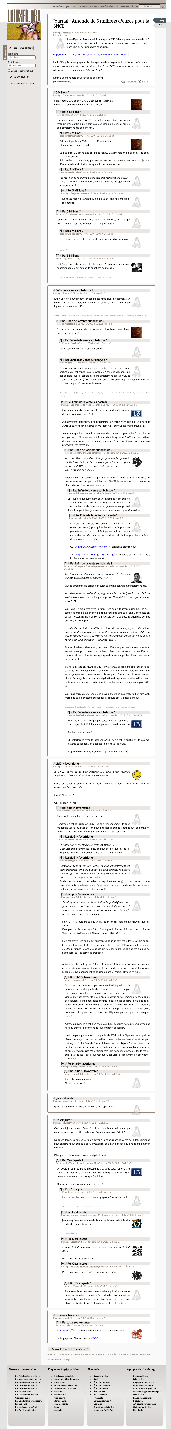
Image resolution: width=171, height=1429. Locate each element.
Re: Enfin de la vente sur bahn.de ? (83, 321)
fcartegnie (67, 95)
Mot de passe (14, 62)
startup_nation (60, 1401)
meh (67, 115)
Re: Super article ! (23, 1392)
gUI (67, 259)
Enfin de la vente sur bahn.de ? (74, 290)
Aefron (71, 343)
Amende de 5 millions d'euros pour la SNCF (101, 23)
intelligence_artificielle (64, 1376)
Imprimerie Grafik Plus (103, 1410)
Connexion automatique (22, 71)
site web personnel (79, 214)
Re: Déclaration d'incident (26, 1395)
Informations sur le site (143, 1385)
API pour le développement (145, 1404)
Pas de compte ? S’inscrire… (23, 83)
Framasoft (98, 1398)
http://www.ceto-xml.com (92, 547)
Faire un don (138, 1379)
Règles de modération (142, 1398)
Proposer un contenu (23, 48)
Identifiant (13, 54)
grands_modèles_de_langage (66, 1379)
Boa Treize (76, 405)
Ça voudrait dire (65, 1098)
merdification (60, 1382)
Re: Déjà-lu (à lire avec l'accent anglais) (32, 1376)
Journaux (72, 6)
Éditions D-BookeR (102, 1382)
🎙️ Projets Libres (127, 6)
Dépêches (57, 6)
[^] (57, 112)
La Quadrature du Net (103, 1401)
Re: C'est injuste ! (72, 1160)
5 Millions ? (63, 92)
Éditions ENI (99, 1392)
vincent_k (67, 1101)
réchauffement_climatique (65, 1385)
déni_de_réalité (61, 1404)
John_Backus (64, 1330)
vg (66, 1325)
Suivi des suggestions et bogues (147, 1392)
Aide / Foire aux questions (144, 1388)
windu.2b (72, 172)
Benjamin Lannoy (79, 193)
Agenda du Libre (101, 1376)
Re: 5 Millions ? (71, 112)
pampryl (66, 767)
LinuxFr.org (24, 23)
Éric (67, 214)
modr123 (75, 1067)
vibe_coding (59, 1398)
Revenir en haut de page (58, 1360)
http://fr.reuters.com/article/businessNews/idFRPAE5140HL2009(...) (91, 54)
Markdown (131, 82)
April (96, 1379)
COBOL (95, 1338)
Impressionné (21, 1404)
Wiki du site (138, 1395)
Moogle (71, 861)
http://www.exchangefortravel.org (95, 554)
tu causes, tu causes (67, 1315)
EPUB (145, 82)
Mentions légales (140, 1376)
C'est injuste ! (64, 1120)
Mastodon (74, 259)
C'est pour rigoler (22, 1398)
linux (56, 1407)
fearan (71, 1192)
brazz (65, 1318)
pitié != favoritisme (67, 763)
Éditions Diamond (102, 1385)
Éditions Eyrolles (101, 1388)
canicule (58, 1392)
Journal (60, 21)
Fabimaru (77, 453)
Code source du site (142, 1407)
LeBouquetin (79, 566)
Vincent (82, 518)
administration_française (65, 1388)
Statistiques (138, 1401)
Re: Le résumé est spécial (26, 1385)
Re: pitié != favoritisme (76, 808)
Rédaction (107, 6)
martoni (74, 1215)
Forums (94, 6)
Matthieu (67, 33)
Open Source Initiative (104, 1407)
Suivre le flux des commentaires (70, 1349)
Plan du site (138, 1410)
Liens (83, 6)
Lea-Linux (98, 1404)
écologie (58, 1410)
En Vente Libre (100, 1395)
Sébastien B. (76, 1242)
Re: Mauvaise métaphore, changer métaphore (35, 1379)
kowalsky (67, 1123)
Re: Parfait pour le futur (25, 1410)
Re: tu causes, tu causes (76, 1322)
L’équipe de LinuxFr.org (143, 1382)
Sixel (65, 293)
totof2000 (70, 811)
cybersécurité (60, 1395)
